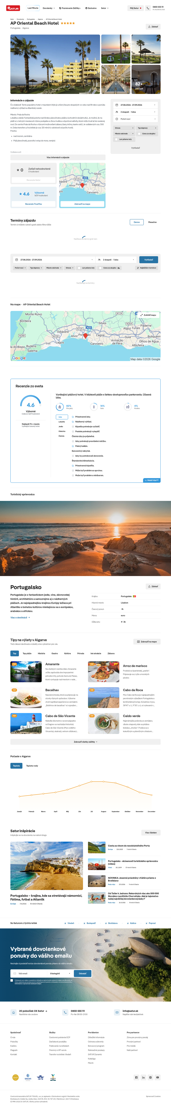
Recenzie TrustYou (33, 204)
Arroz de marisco (135, 666)
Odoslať (82, 973)
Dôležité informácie (96, 1037)
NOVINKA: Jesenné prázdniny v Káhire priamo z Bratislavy (132, 879)
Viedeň (70, 923)
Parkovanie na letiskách (59, 1046)
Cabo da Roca (133, 690)
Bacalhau (52, 690)
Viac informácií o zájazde (58, 157)
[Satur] (13, 8)
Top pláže (27, 653)
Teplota (16, 766)
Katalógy (92, 1058)
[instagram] (150, 1077)
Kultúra (67, 653)
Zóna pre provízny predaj (137, 1037)
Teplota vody (32, 766)
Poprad (152, 923)
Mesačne (152, 222)
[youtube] (158, 1077)
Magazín (14, 1050)
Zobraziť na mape (149, 641)
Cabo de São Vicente (60, 716)
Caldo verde (131, 716)
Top (14, 653)
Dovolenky (47, 8)
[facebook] (136, 1077)
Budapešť (91, 923)
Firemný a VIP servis (57, 1050)
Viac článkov (151, 832)
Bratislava (113, 923)
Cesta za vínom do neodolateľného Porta (129, 845)
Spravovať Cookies (153, 1096)
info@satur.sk (130, 1010)
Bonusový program (96, 1046)
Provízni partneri (134, 1041)
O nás (12, 1037)
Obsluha (62, 431)
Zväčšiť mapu (150, 315)
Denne (137, 222)
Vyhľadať (135, 148)
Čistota (61, 436)
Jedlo (61, 426)
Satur (103, 8)
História (41, 653)
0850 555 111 (78, 1010)
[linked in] (143, 1077)
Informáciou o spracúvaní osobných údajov (28, 984)
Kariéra (13, 1046)
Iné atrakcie (96, 653)
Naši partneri (132, 1050)
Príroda (80, 653)
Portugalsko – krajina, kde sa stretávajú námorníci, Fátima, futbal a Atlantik (46, 897)
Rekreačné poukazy (96, 1050)
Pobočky (14, 1041)
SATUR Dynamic (95, 1054)
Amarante (52, 664)
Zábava (111, 653)
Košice (133, 923)
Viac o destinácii (19, 617)
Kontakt (13, 1054)
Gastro (55, 653)
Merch (91, 1063)
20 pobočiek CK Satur (31, 1010)
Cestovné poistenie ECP (59, 1037)
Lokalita (62, 422)
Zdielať (155, 26)
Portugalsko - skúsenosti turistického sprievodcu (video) (133, 862)
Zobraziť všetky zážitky (84, 742)
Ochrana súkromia (95, 1041)
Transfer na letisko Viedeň (60, 1054)
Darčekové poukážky (58, 1041)
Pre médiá (131, 1046)
